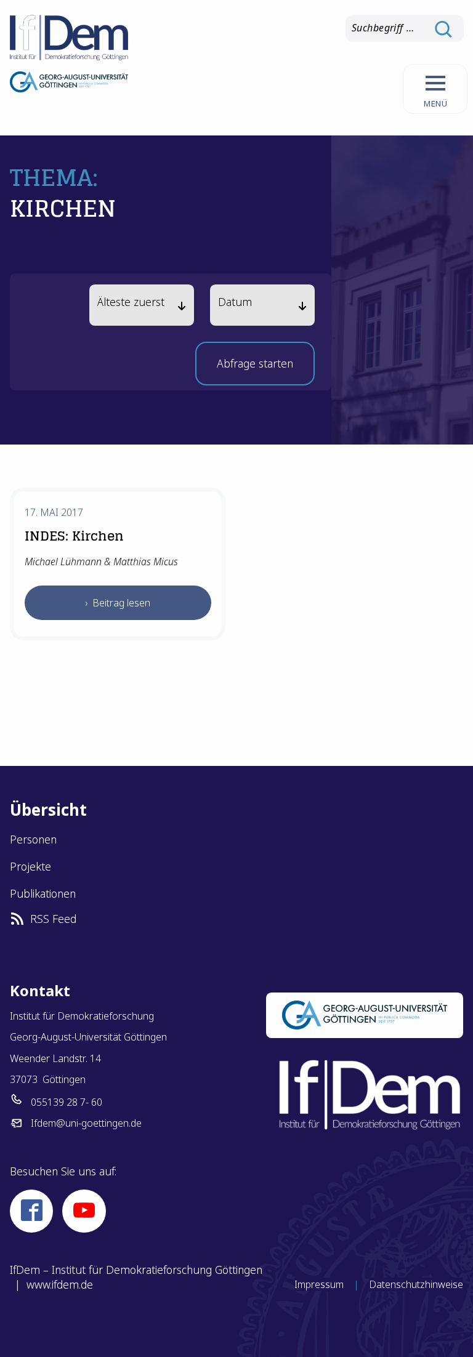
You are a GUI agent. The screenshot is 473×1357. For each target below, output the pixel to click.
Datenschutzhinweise (416, 1284)
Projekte (30, 866)
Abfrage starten (255, 367)
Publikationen (43, 893)
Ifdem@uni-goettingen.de (86, 1123)
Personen (33, 839)
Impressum (319, 1284)
